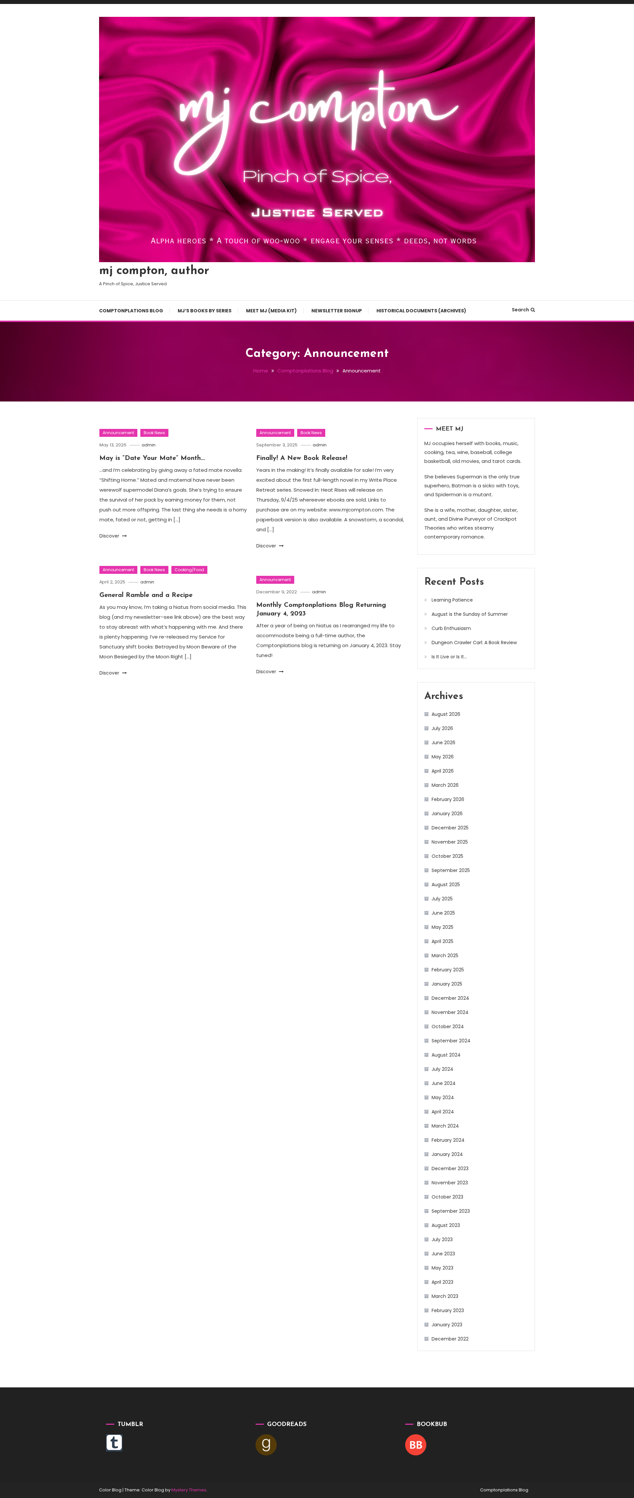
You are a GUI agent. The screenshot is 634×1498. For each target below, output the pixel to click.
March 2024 (445, 1126)
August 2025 (446, 884)
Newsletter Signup (336, 310)
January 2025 (447, 984)
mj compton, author (154, 271)
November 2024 (450, 1012)
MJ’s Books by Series (204, 310)
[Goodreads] (266, 1444)
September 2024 (451, 1040)
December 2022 (450, 1339)
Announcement (118, 432)
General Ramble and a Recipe (146, 595)
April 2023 (442, 1282)
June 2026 (443, 742)
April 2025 (442, 941)
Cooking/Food (189, 570)
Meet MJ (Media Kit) (271, 310)
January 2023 (447, 1324)
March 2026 (445, 785)
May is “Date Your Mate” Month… (152, 458)
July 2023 (442, 1239)
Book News (154, 432)
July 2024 (442, 1069)
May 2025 (442, 927)
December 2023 (450, 1168)
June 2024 (444, 1083)
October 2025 (447, 856)
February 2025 (448, 969)
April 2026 (443, 771)
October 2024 (448, 1026)
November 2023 (450, 1182)
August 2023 (446, 1225)
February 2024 (448, 1140)
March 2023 (445, 1296)
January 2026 (447, 813)
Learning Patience (452, 600)
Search (520, 309)
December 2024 (450, 998)
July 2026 (442, 728)
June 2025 (443, 913)
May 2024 (443, 1097)
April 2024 (443, 1111)
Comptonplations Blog (131, 310)
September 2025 (451, 870)
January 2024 (447, 1154)
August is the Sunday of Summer (470, 614)
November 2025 (450, 842)
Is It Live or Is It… (449, 656)
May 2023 (442, 1268)
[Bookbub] (415, 1444)
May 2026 (443, 756)
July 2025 (442, 898)
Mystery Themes (188, 1490)
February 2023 (448, 1310)
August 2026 (446, 714)
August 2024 (446, 1055)
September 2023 (451, 1211)
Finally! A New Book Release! (301, 458)
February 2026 (448, 799)
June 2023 (443, 1253)
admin (149, 445)
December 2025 (450, 827)
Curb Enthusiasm (451, 628)
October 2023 (447, 1197)
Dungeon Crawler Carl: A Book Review (474, 642)
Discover (110, 536)
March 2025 (445, 955)
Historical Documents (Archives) (421, 310)
